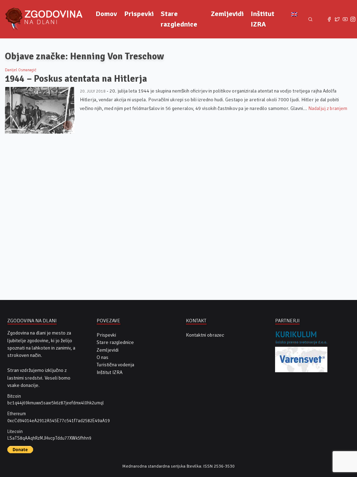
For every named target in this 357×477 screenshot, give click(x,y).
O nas (102, 357)
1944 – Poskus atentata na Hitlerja (76, 79)
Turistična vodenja (115, 365)
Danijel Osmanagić (20, 69)
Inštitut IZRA (262, 19)
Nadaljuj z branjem (327, 108)
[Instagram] (353, 19)
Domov (106, 13)
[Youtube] (345, 19)
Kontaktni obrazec (205, 335)
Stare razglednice (179, 19)
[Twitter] (337, 19)
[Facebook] (329, 19)
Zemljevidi (227, 13)
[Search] (310, 19)
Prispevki (139, 13)
